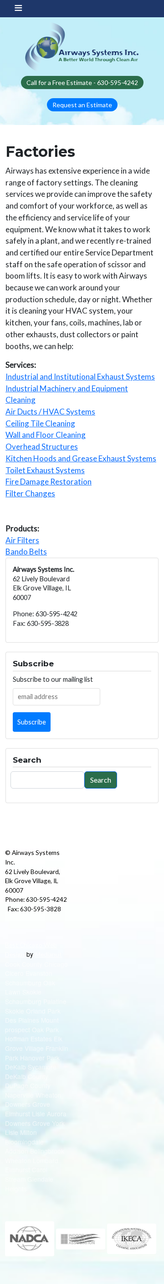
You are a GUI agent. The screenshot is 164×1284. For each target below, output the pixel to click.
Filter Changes (30, 493)
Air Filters (22, 540)
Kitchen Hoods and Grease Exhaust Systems (80, 458)
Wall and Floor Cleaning (45, 435)
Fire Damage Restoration (48, 481)
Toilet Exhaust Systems (45, 470)
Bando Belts (26, 551)
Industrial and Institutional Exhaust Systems (80, 376)
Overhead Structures (41, 446)
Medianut (48, 954)
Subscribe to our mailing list (53, 679)
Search (100, 779)
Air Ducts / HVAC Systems (50, 411)
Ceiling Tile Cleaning (40, 423)
